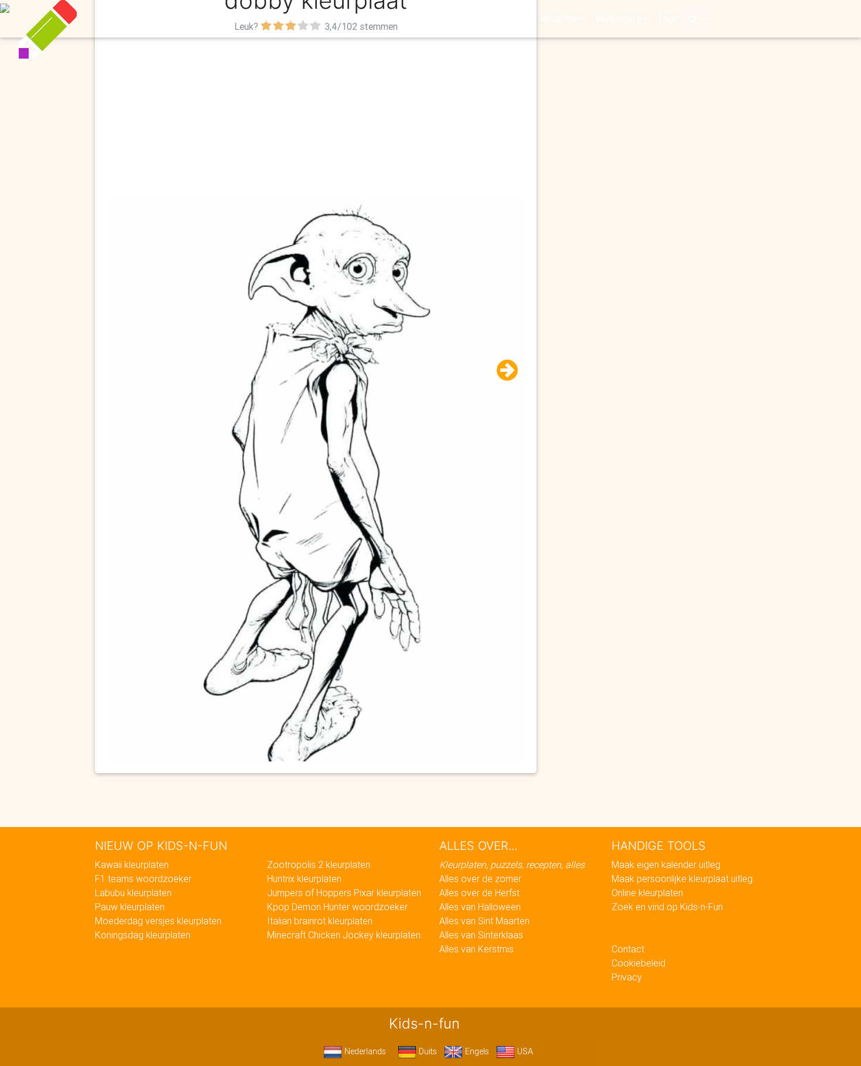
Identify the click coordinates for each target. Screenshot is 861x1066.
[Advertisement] (316, 118)
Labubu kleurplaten (133, 892)
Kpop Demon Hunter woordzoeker (337, 907)
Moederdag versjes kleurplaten (158, 921)
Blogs (325, 19)
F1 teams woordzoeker (143, 878)
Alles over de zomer (480, 878)
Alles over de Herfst (479, 892)
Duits (426, 1051)
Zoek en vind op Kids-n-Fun (667, 907)
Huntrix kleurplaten (304, 878)
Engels (476, 1051)
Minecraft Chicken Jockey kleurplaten (344, 935)
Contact (627, 949)
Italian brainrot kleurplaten (320, 921)
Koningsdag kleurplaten (142, 935)
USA (524, 1051)
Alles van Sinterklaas (481, 935)
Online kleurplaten (647, 892)
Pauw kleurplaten (130, 907)
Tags (667, 19)
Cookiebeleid (638, 963)
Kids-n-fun (174, 17)
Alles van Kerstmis (476, 949)
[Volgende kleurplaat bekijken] (502, 370)
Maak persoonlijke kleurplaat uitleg (682, 878)
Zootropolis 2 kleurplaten (318, 864)
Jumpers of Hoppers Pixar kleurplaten (344, 892)
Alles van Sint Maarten (484, 921)
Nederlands (364, 1051)
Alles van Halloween (480, 907)
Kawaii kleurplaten (132, 864)
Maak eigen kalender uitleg (665, 864)
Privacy (626, 977)
